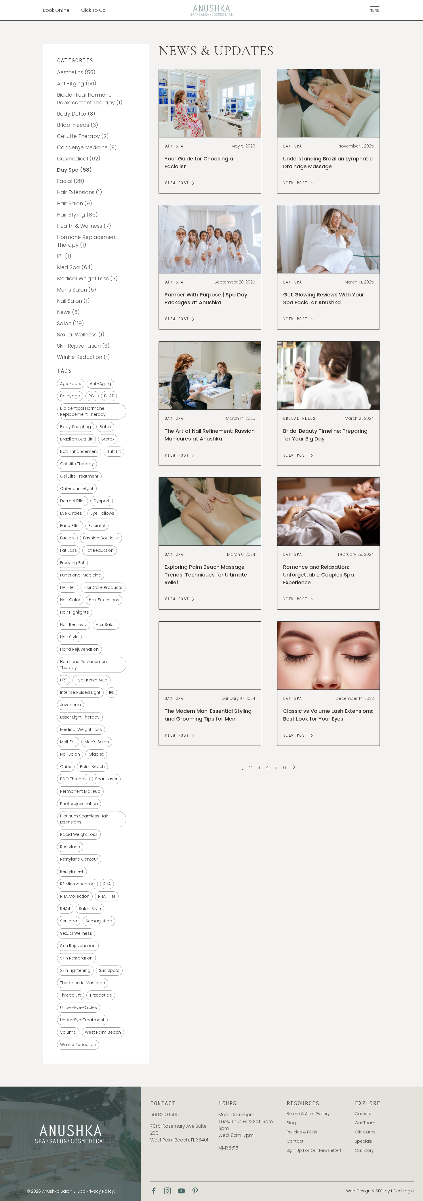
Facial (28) (70, 181)
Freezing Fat (72, 563)
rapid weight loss (79, 834)
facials (67, 538)
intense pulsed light (80, 692)
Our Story (364, 1150)
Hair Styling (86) (77, 214)
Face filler (70, 525)
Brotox (107, 439)
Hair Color (70, 600)
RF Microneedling (77, 884)
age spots (70, 383)
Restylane (70, 847)
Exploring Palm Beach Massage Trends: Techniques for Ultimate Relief (206, 575)
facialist (97, 525)
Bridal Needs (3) (77, 125)
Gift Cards (365, 1132)
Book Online (56, 10)
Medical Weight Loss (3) (87, 278)
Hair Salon (106, 624)
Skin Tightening (75, 970)
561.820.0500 (164, 1114)
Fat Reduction (99, 550)
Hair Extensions (104, 600)
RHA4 (65, 908)
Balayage (70, 396)
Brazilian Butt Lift (76, 439)
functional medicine (80, 575)
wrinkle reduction (78, 1044)
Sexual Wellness (76, 933)
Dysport (102, 501)
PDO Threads (73, 779)
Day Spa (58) (74, 169)
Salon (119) (70, 323)
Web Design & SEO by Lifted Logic (380, 1191)
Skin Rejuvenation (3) (83, 345)
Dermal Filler (72, 501)
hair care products (103, 587)
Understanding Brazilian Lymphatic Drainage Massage (328, 162)
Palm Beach (92, 766)
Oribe (65, 766)
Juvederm (70, 705)
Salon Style (90, 908)
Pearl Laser (106, 779)
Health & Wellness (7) (84, 225)
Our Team (365, 1123)
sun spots (109, 970)
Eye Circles (71, 513)
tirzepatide (100, 995)
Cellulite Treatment (79, 476)
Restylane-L (72, 871)
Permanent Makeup (80, 791)
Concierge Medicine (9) (87, 147)
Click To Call (94, 10)
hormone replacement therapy (84, 665)
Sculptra (68, 921)
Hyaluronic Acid (91, 680)
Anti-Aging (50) (76, 83)
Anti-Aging (100, 383)
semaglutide (99, 921)
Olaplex (96, 754)
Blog (291, 1123)
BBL (92, 396)
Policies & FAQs (302, 1132)
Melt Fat (68, 742)
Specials (363, 1141)
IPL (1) (64, 256)
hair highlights (74, 612)
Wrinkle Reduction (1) (83, 357)
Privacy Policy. (100, 1191)
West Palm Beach (103, 1032)
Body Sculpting (75, 427)
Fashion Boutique (101, 538)
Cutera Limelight (77, 488)
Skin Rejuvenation (78, 946)
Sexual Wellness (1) (80, 334)
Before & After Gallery (308, 1113)
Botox (105, 427)
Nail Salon (70, 754)
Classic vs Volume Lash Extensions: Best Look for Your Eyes (328, 714)
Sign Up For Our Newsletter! (314, 1150)
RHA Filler (106, 896)
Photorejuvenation (79, 804)
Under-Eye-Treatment (82, 1020)
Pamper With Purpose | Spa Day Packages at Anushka (206, 298)
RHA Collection (74, 896)
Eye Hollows (102, 513)
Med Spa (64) (75, 267)
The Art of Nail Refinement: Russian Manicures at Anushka (210, 434)
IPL (111, 692)
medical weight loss (81, 729)
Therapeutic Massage (82, 983)
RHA (107, 884)
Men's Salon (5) (76, 289)
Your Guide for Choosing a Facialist (199, 162)
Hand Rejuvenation (79, 649)
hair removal (73, 624)
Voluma (68, 1032)
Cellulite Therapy (77, 464)
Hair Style (69, 637)
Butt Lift (114, 451)
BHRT (109, 396)
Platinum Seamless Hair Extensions (84, 819)
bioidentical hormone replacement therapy (83, 411)
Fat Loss (68, 550)
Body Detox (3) (76, 113)
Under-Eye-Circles (78, 1007)
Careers (363, 1113)
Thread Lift (70, 995)
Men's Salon (97, 742)
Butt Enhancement (79, 451)
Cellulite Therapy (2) (83, 136)
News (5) (68, 312)
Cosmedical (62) (78, 158)
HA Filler (67, 587)
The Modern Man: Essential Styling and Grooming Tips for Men (208, 714)
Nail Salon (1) (73, 300)
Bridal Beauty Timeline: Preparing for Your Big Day (325, 434)
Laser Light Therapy (80, 717)
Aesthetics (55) (76, 72)
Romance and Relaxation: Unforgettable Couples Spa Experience (318, 575)
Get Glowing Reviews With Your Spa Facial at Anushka (323, 298)
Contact (295, 1141)
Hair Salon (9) (74, 203)
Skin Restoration (76, 958)
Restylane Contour (79, 859)
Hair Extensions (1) (79, 192)
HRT (63, 680)
